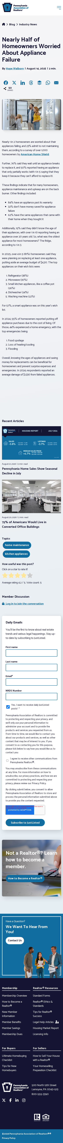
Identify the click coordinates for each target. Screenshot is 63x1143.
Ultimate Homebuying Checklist (14, 1058)
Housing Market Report (46, 1028)
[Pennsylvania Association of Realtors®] (15, 8)
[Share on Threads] (31, 83)
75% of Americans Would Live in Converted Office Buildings (24, 524)
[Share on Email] (56, 83)
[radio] (5, 576)
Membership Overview (14, 995)
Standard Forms (41, 995)
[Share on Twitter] (14, 83)
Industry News (28, 24)
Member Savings (11, 1028)
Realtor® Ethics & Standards (43, 1003)
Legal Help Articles (43, 1022)
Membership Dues (12, 1034)
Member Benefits (11, 1022)
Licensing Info (40, 1034)
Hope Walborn (15, 68)
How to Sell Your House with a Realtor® (46, 1058)
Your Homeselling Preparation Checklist (44, 1068)
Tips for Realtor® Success (42, 1014)
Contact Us (15, 940)
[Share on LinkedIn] (22, 83)
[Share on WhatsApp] (48, 83)
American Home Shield (35, 154)
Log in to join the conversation (24, 604)
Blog (12, 24)
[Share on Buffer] (39, 83)
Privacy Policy (8, 1138)
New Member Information (9, 1014)
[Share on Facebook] (6, 83)
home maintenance (17, 545)
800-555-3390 (40, 1094)
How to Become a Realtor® (25, 878)
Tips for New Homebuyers (9, 1068)
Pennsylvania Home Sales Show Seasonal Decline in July (29, 471)
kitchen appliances (16, 554)
